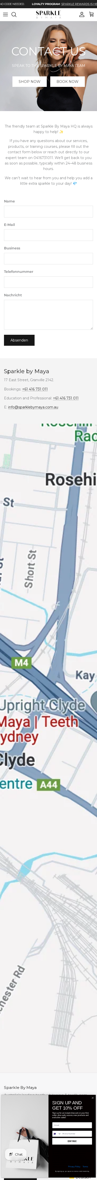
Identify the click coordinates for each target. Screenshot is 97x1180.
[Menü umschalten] (5, 14)
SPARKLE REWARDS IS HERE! (67, 4)
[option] (52, 4)
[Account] (80, 14)
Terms (85, 1167)
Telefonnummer (18, 271)
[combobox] (56, 1134)
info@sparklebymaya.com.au (33, 407)
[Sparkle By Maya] (48, 14)
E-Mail (9, 224)
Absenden (19, 340)
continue (72, 1141)
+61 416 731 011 (35, 389)
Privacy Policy (74, 1167)
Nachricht (13, 295)
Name (9, 201)
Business (12, 248)
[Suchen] (16, 14)
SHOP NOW (30, 81)
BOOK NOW (67, 81)
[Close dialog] (93, 1098)
